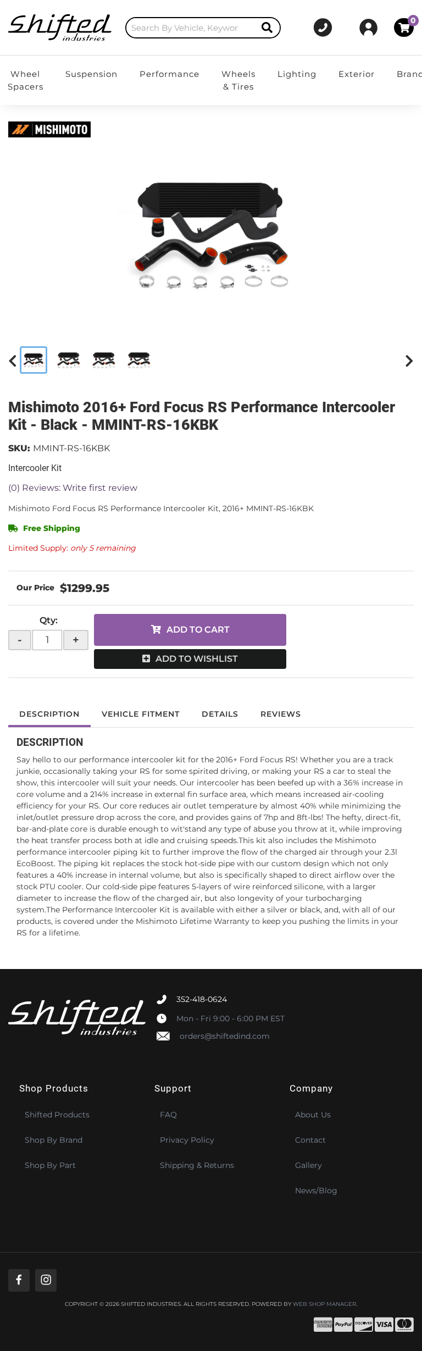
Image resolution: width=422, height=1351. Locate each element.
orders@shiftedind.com (225, 1036)
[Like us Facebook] (19, 1280)
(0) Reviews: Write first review (72, 488)
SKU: (19, 448)
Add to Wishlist (197, 659)
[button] (203, 27)
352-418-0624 (201, 999)
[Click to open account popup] (368, 27)
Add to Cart (198, 629)
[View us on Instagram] (46, 1280)
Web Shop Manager (324, 1304)
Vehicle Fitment (141, 714)
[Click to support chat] (323, 27)
